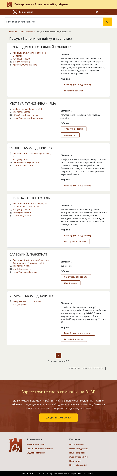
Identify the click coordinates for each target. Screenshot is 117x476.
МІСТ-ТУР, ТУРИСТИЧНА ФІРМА (32, 104)
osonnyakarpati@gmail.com (26, 162)
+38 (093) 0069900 (21, 112)
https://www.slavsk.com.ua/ (25, 272)
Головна (13, 31)
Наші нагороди (76, 452)
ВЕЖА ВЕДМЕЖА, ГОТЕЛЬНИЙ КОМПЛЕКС (40, 47)
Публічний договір (78, 448)
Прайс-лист (75, 461)
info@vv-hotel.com (21, 61)
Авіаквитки (70, 135)
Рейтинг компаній (36, 444)
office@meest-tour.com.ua (25, 115)
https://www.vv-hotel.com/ (25, 64)
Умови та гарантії (78, 456)
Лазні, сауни (70, 283)
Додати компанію (36, 452)
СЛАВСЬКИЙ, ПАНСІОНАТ (28, 254)
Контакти (74, 439)
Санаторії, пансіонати (75, 276)
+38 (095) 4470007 (21, 304)
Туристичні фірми (73, 128)
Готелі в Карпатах (73, 90)
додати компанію (58, 417)
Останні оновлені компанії (40, 448)
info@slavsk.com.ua (22, 269)
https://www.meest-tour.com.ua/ (28, 118)
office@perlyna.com (22, 212)
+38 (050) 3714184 (21, 266)
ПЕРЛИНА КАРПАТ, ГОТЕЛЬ (29, 198)
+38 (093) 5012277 (21, 159)
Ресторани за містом (75, 241)
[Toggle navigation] (106, 12)
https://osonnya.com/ (23, 165)
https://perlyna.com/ (22, 215)
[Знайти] (107, 22)
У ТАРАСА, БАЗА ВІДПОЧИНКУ (31, 296)
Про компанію (76, 444)
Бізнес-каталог (26, 31)
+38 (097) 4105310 (21, 58)
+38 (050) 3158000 (21, 209)
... (89, 73)
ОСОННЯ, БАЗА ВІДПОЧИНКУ (31, 148)
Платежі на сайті (78, 465)
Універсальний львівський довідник (41, 4)
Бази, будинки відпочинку (77, 84)
